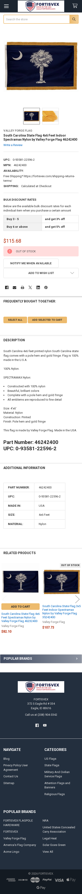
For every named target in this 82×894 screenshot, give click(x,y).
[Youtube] (45, 725)
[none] (41, 66)
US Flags (50, 758)
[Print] (22, 287)
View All (48, 851)
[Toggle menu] (6, 6)
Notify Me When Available (30, 263)
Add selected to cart (47, 319)
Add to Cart (20, 606)
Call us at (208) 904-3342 (41, 714)
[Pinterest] (46, 287)
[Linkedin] (38, 287)
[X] (30, 287)
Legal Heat (50, 838)
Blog (6, 758)
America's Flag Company (19, 845)
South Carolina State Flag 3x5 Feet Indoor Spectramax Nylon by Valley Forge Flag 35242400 (61, 611)
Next (77, 599)
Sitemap (8, 783)
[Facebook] (6, 287)
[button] (41, 273)
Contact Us (10, 776)
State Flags (51, 765)
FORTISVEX (10, 831)
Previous (4, 599)
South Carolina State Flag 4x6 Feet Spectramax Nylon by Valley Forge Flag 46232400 (20, 617)
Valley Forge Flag (14, 838)
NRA (46, 820)
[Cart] (76, 6)
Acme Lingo (11, 851)
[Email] (14, 287)
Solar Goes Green (54, 845)
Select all (15, 319)
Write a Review (13, 145)
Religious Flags (54, 794)
